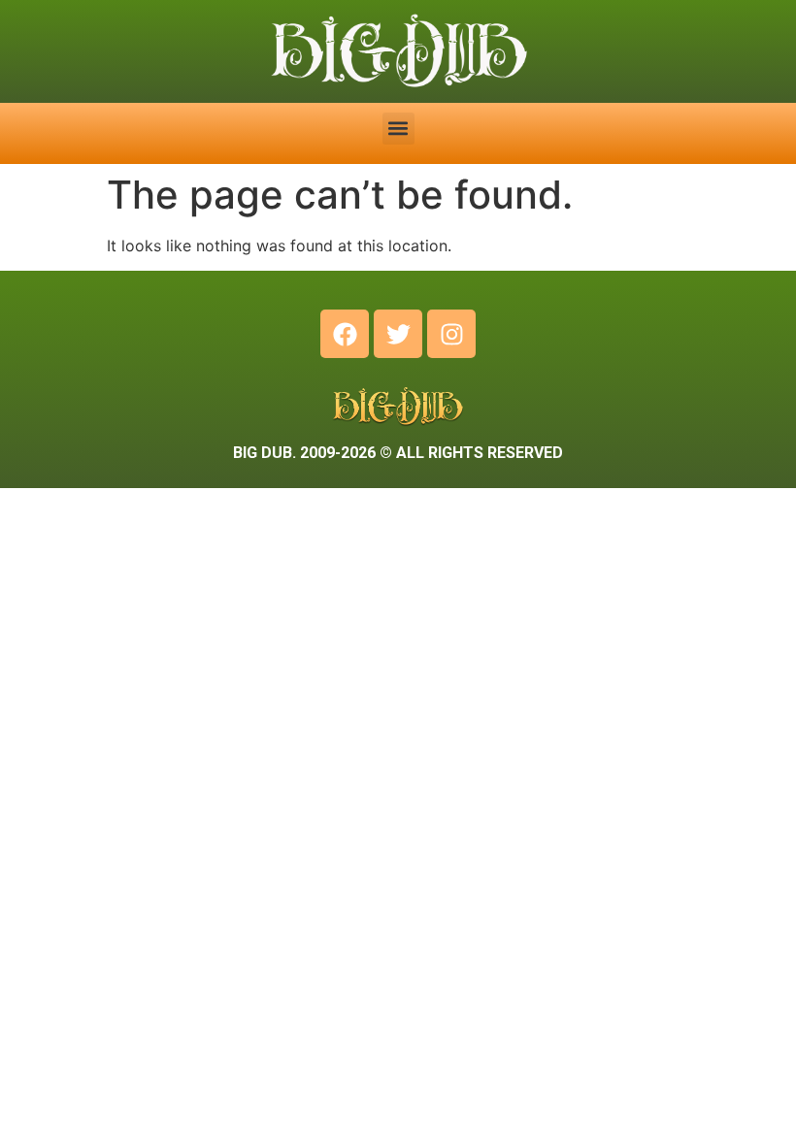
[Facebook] (344, 334)
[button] (398, 129)
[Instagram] (451, 334)
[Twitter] (398, 334)
